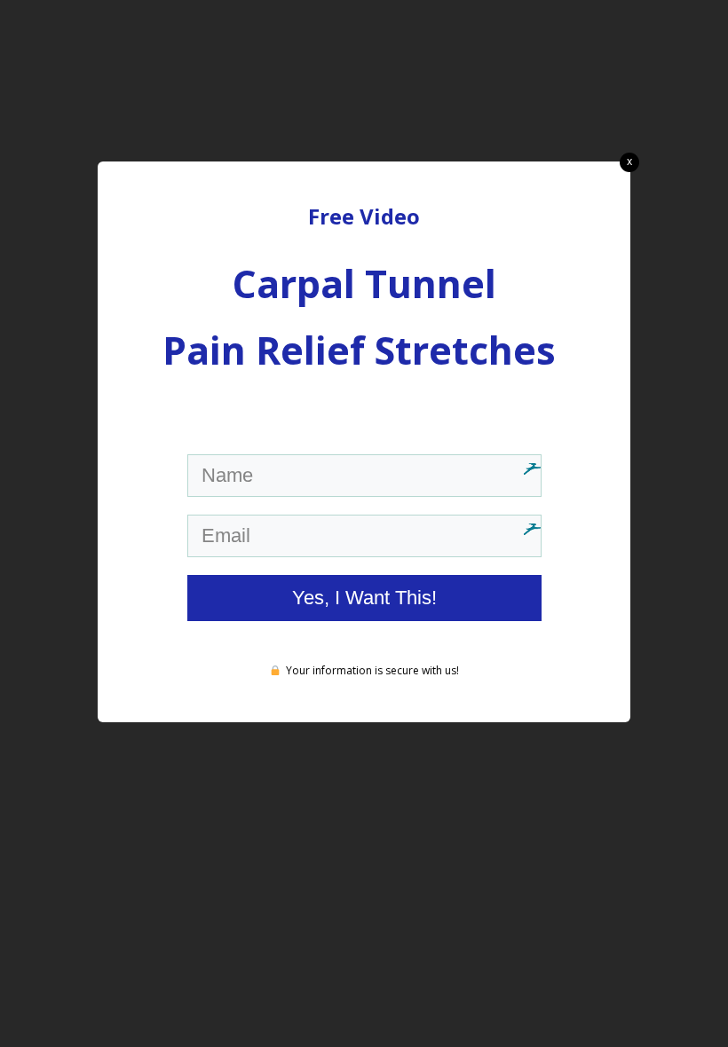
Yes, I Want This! (364, 597)
